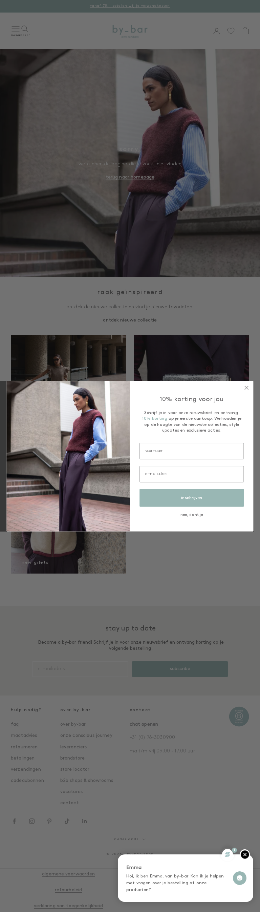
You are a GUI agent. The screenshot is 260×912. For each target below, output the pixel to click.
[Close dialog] (246, 388)
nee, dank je (191, 515)
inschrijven (191, 498)
